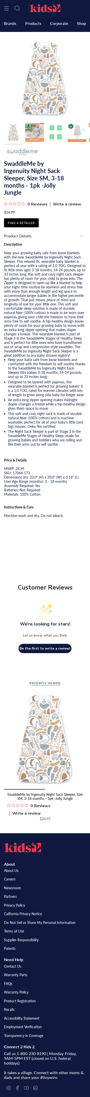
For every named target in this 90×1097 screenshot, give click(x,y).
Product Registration (20, 1001)
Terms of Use (14, 931)
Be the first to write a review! (45, 648)
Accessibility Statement (22, 1018)
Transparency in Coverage (23, 1035)
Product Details (18, 235)
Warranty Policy (16, 992)
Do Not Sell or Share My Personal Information (40, 922)
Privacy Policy (14, 905)
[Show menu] (7, 8)
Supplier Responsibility (21, 940)
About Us (11, 870)
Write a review (67, 204)
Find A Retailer (21, 223)
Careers (10, 879)
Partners (10, 896)
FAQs (8, 983)
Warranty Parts (15, 975)
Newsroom (12, 888)
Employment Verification (23, 1027)
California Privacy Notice (23, 914)
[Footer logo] (23, 847)
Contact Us (12, 966)
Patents (10, 948)
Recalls (9, 1009)
